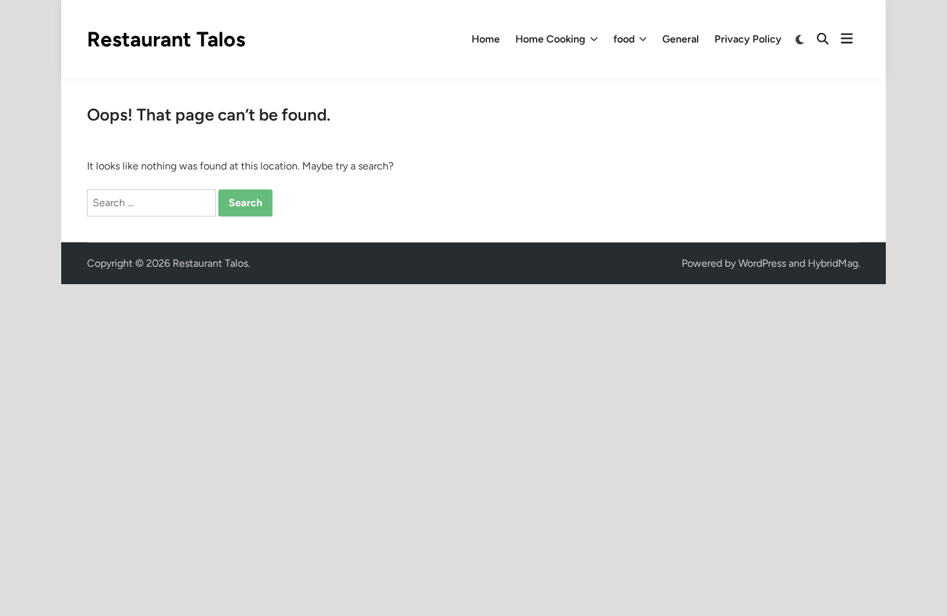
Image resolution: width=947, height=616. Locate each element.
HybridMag (833, 263)
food (624, 39)
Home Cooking (550, 39)
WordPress (762, 263)
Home (486, 39)
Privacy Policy (747, 39)
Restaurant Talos (166, 39)
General (680, 39)
